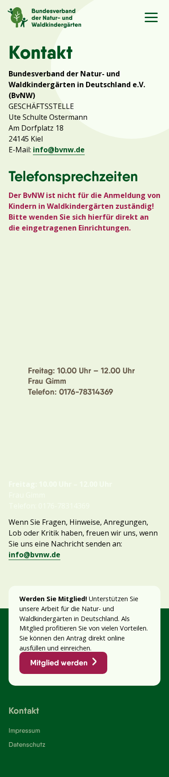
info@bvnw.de (59, 150)
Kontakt (24, 710)
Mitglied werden (58, 663)
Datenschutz (27, 744)
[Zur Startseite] (40, 16)
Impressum (24, 730)
